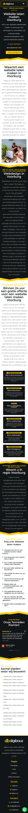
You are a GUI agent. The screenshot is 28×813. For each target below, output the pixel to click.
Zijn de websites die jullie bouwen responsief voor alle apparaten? (13, 598)
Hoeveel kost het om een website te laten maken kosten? (12, 551)
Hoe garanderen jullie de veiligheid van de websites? (14, 592)
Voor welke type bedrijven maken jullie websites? (13, 563)
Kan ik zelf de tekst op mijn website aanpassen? (14, 579)
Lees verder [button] (5, 640)
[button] (23, 3)
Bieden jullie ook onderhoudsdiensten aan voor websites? (12, 586)
